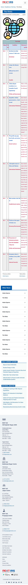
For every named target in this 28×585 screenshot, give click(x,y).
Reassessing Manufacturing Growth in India (14, 407)
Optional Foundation (6, 552)
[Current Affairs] (8, 2)
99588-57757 (6, 529)
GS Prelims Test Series (7, 546)
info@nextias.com (7, 454)
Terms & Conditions (6, 565)
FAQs (3, 559)
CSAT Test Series (6, 548)
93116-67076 (6, 479)
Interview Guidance (6, 554)
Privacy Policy (5, 563)
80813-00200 (6, 452)
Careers (4, 561)
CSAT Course (5, 542)
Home (2, 7)
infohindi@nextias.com (8, 481)
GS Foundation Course (7, 534)
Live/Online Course (6, 536)
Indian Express (6, 276)
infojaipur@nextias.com (8, 505)
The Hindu (5, 298)
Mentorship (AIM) (6, 538)
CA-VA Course (5, 540)
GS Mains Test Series (6, 550)
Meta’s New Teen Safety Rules (10, 375)
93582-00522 (6, 503)
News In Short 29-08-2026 (9, 364)
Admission (4, 557)
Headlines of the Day (10, 7)
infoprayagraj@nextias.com (9, 530)
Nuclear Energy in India (9, 367)
